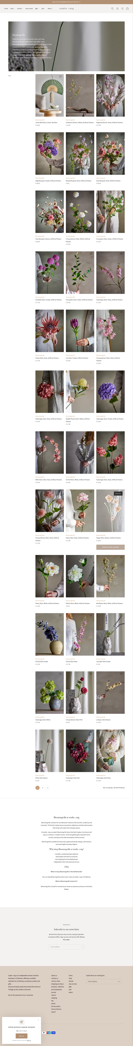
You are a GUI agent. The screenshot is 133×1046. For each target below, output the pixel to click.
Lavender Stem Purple (103, 662)
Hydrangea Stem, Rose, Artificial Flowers (109, 300)
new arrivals (29, 9)
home (6, 9)
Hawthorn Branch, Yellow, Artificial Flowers (80, 122)
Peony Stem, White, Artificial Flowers (47, 603)
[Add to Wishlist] (61, 76)
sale (42, 9)
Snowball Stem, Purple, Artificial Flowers (48, 300)
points (53, 1003)
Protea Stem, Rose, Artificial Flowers (47, 358)
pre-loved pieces (56, 989)
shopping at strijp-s (57, 984)
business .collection (57, 987)
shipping (54, 998)
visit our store (55, 981)
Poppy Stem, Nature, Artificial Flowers (108, 538)
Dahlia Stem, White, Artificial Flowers (78, 603)
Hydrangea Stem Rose (103, 778)
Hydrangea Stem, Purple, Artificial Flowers (110, 419)
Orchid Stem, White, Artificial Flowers (78, 480)
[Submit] (82, 947)
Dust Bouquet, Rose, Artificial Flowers (108, 181)
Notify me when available (110, 547)
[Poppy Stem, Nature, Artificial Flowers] (110, 510)
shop (12, 9)
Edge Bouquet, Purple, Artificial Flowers (48, 181)
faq (52, 1001)
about (49, 9)
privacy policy (55, 1006)
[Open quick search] (112, 8)
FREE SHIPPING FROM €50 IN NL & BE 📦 (66, 2)
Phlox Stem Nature (41, 778)
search (53, 1012)
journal (53, 992)
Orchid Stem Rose (71, 662)
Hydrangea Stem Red (72, 778)
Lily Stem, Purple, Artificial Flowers (77, 358)
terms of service (56, 1009)
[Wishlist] (122, 8)
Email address (54, 944)
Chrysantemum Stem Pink (74, 720)
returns (53, 995)
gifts (36, 9)
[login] (117, 8)
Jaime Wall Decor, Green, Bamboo (46, 122)
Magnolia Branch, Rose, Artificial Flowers (109, 122)
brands (19, 9)
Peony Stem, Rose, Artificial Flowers (77, 538)
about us (54, 975)
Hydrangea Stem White (42, 720)
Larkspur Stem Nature (103, 720)
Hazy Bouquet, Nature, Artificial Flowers (48, 239)
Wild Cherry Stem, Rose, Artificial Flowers (48, 480)
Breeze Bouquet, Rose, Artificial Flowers (78, 181)
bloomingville (39, 120)
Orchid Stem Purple (41, 662)
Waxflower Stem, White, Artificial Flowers (109, 603)
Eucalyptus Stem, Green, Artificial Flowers (109, 239)
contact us (54, 978)
